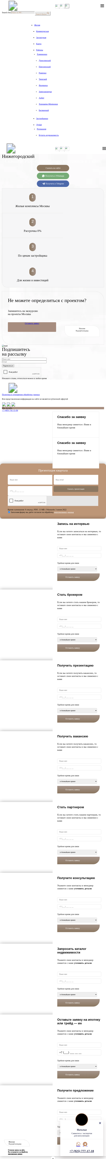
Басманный (44, 110)
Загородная (41, 37)
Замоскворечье (45, 92)
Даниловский (45, 60)
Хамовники (42, 54)
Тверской (43, 79)
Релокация (41, 129)
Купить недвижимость (49, 135)
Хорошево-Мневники (48, 104)
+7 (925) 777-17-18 (82, 1151)
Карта (38, 44)
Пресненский (45, 67)
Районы (39, 50)
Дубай (39, 125)
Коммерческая (42, 31)
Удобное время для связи (68, 563)
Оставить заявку (32, 323)
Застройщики (42, 118)
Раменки (42, 73)
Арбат (41, 98)
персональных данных (15, 1154)
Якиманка (43, 85)
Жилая (37, 25)
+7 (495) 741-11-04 (10, 410)
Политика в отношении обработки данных (21, 394)
